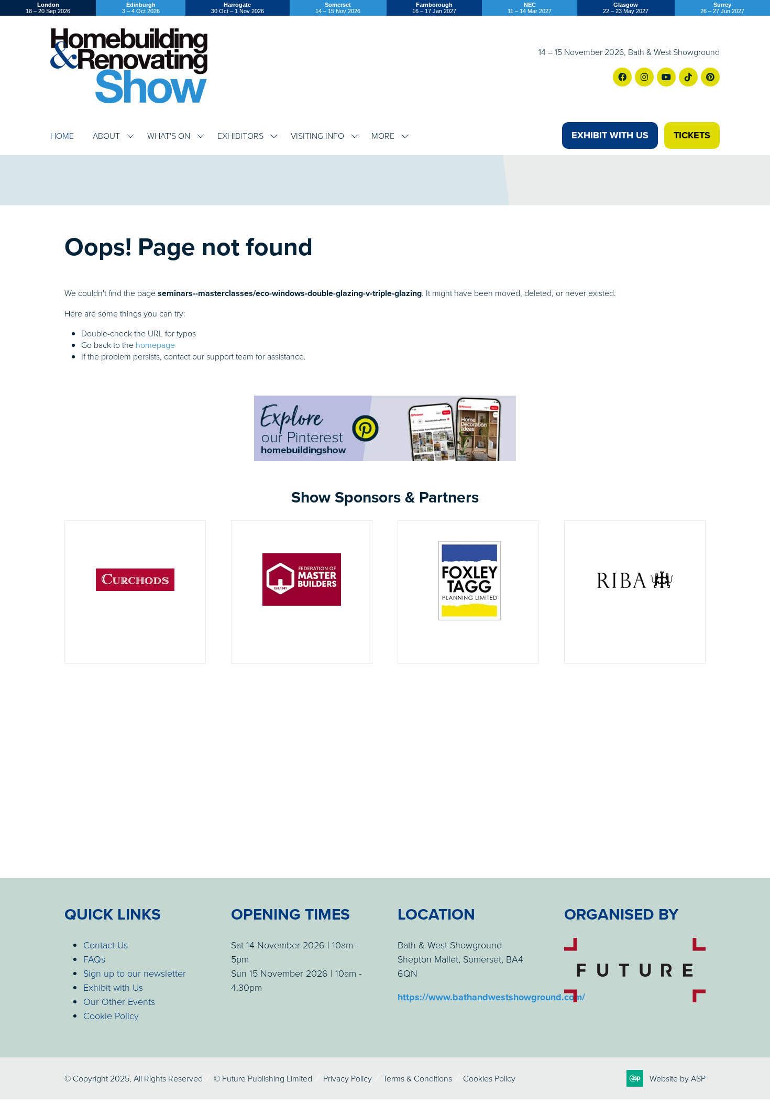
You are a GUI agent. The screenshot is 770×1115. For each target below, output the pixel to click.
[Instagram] (644, 77)
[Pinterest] (710, 77)
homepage (155, 345)
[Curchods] (135, 592)
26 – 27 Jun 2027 (722, 8)
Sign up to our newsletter (134, 973)
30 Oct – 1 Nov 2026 (237, 8)
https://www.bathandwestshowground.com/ (491, 997)
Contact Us (105, 944)
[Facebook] (622, 77)
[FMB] (302, 592)
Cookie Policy (111, 1015)
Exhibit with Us (113, 987)
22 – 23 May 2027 (625, 8)
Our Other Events (119, 1001)
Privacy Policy (347, 1078)
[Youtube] (666, 77)
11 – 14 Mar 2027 (530, 8)
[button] (610, 135)
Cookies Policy (489, 1078)
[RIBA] (635, 592)
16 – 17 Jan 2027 (434, 8)
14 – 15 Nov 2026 (337, 8)
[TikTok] (688, 77)
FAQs (94, 959)
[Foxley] (468, 592)
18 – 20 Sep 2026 (48, 8)
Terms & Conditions (417, 1078)
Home (62, 135)
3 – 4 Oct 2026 (141, 8)
